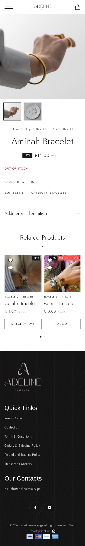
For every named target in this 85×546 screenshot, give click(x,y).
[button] (40, 337)
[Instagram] (50, 508)
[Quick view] (10, 267)
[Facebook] (36, 508)
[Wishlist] (10, 260)
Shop (27, 129)
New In (28, 296)
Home (15, 129)
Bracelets (41, 129)
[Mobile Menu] (9, 7)
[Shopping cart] (77, 8)
